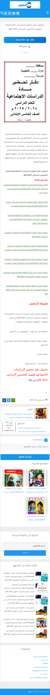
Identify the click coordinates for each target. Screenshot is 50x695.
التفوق (30, 692)
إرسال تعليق (25, 457)
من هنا (32, 379)
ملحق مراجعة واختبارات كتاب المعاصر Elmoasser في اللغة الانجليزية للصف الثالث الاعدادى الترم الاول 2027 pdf (18, 623)
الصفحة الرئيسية (41, 657)
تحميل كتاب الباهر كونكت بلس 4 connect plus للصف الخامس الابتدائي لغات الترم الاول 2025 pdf (27, 290)
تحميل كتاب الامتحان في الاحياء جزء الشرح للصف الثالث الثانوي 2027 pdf (19, 610)
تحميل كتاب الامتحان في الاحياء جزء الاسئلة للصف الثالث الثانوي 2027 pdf (19, 633)
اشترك (25, 553)
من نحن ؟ (44, 660)
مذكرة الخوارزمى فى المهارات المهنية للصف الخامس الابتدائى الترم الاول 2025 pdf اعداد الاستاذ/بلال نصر (27, 220)
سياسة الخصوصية (40, 671)
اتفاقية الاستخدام (40, 667)
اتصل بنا (44, 674)
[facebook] (5, 13)
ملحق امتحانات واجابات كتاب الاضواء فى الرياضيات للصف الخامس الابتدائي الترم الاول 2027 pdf (36, 491)
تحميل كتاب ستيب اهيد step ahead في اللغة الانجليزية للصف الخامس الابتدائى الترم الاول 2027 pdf (36, 519)
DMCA (45, 664)
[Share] (13, 400)
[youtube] (14, 13)
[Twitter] (9, 400)
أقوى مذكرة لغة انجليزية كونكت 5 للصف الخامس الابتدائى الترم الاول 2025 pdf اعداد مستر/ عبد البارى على (25, 189)
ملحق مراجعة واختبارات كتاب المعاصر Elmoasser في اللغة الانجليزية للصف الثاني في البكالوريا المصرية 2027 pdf (18, 576)
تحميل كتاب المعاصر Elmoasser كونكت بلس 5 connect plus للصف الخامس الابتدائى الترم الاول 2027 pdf (13, 491)
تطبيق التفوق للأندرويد (39, 678)
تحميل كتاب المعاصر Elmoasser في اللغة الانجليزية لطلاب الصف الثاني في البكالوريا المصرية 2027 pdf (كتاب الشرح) (19, 600)
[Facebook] (4, 400)
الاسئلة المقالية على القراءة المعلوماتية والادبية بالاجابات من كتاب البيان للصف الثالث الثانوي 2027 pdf (19, 588)
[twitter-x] (9, 13)
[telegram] (18, 13)
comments (38, 440)
